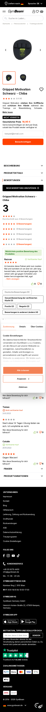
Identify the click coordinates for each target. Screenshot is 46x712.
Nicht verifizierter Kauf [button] (14, 410)
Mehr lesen (8, 112)
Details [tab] (22, 327)
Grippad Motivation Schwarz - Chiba (17, 91)
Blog (5, 505)
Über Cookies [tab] (37, 327)
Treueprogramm (10, 537)
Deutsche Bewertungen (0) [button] (17, 292)
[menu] (4, 11)
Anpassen (21, 379)
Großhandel (8, 519)
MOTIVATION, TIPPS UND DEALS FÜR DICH (22, 630)
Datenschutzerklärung (12, 532)
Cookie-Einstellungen (12, 541)
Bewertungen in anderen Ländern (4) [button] (21, 312)
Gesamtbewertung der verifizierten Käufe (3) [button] (21, 299)
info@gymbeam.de (11, 572)
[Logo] (16, 11)
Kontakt (6, 501)
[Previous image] (6, 50)
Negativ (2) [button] (24, 306)
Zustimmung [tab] (8, 327)
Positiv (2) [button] (9, 306)
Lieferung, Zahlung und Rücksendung (19, 514)
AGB (5, 528)
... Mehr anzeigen (12, 279)
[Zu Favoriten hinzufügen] (41, 89)
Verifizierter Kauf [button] (12, 445)
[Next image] (40, 50)
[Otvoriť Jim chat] (40, 706)
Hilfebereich (8, 510)
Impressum (7, 496)
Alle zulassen (23, 370)
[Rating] (11, 262)
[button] (23, 217)
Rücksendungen (10, 523)
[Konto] (33, 11)
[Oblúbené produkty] (37, 11)
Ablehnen (23, 387)
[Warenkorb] (41, 11)
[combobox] (23, 18)
